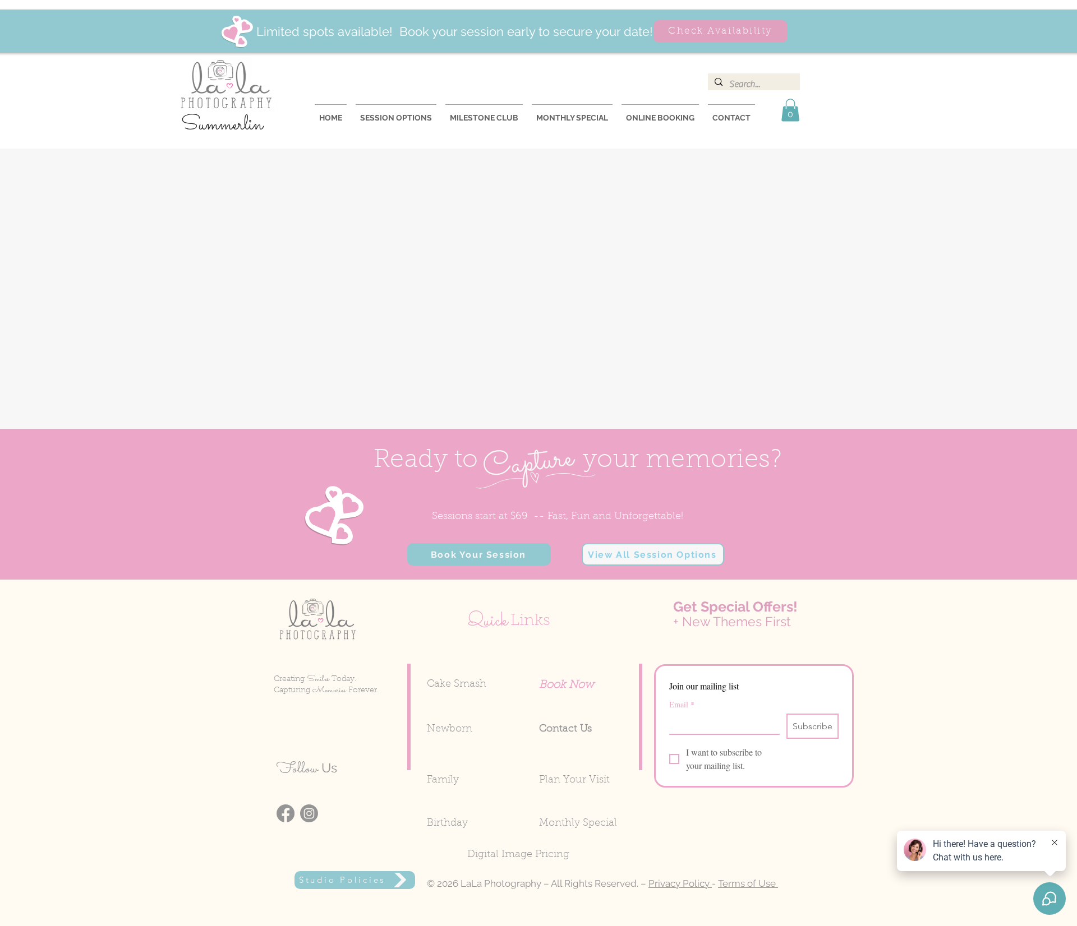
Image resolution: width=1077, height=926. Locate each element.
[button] (790, 110)
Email (681, 704)
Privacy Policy (680, 883)
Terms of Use (748, 883)
